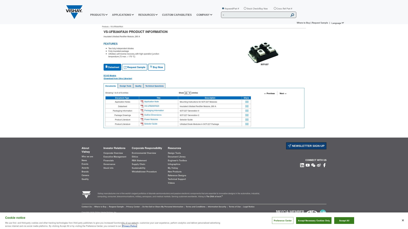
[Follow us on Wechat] (313, 164)
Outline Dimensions (152, 114)
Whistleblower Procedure (144, 171)
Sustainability (138, 168)
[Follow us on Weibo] (319, 164)
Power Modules (151, 119)
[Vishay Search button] (292, 15)
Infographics (174, 164)
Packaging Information (154, 110)
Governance (109, 164)
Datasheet (113, 67)
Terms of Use (235, 206)
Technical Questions (154, 85)
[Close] (402, 220)
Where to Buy (304, 23)
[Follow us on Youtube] (308, 164)
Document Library (177, 156)
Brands (85, 171)
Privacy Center (133, 206)
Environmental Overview (144, 153)
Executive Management (114, 156)
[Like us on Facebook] (324, 164)
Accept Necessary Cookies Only (314, 220)
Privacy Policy (129, 225)
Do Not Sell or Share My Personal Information (163, 206)
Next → (283, 93)
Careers (85, 175)
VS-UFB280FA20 (151, 105)
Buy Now (157, 67)
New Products (175, 171)
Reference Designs (177, 175)
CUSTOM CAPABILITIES (177, 15)
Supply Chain (138, 164)
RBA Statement (139, 160)
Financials (108, 160)
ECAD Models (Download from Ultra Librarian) (118, 77)
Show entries (188, 92)
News (84, 160)
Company (203, 15)
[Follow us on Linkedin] (302, 164)
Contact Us (87, 206)
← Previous (269, 93)
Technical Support (177, 179)
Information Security (217, 206)
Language (336, 23)
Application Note (151, 101)
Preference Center (283, 220)
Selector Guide (150, 123)
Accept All (344, 220)
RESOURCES (146, 15)
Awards (85, 167)
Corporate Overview (113, 153)
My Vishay (173, 168)
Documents (110, 85)
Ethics (135, 156)
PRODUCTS (97, 15)
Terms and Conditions (196, 206)
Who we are (87, 156)
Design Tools (125, 85)
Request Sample (136, 67)
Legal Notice (249, 206)
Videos (171, 182)
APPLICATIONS (121, 15)
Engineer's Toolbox (177, 160)
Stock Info (108, 168)
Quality (138, 85)
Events (85, 164)
